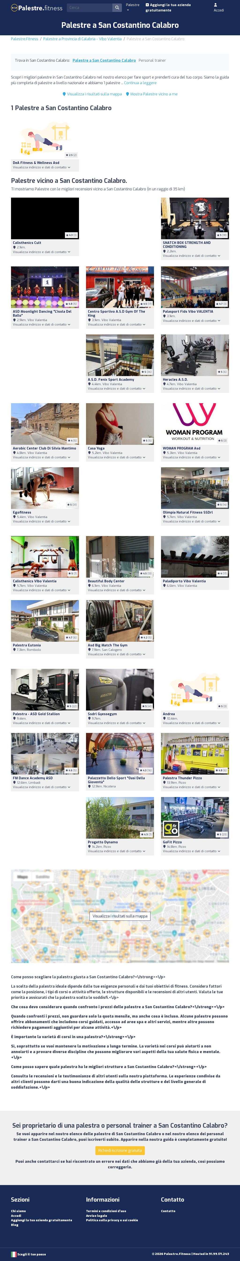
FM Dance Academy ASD (33, 778)
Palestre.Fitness (24, 38)
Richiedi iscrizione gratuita (120, 1150)
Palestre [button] (132, 5)
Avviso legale (96, 1216)
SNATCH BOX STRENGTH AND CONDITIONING (187, 245)
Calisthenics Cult (27, 243)
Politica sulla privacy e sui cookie (112, 1220)
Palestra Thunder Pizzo (182, 778)
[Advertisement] (120, 229)
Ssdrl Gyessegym (102, 714)
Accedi (219, 10)
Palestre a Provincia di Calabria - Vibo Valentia (82, 38)
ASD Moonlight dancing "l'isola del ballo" (42, 313)
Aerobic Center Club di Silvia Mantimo (44, 448)
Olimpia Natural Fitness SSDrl (188, 512)
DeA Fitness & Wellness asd (36, 163)
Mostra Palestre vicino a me (153, 94)
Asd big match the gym (108, 645)
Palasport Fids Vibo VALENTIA (188, 311)
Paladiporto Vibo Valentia (184, 581)
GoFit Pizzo (172, 842)
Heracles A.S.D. (175, 379)
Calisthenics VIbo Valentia (34, 581)
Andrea (169, 714)
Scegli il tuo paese (31, 1254)
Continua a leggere (140, 82)
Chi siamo (18, 1211)
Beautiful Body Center (106, 581)
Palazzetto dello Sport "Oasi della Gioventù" (116, 780)
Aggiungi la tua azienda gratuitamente (168, 8)
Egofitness (22, 512)
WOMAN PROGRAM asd (181, 448)
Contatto (168, 1211)
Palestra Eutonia (27, 645)
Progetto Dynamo (103, 842)
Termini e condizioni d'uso (106, 1211)
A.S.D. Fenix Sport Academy (111, 379)
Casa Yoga (96, 448)
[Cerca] (117, 8)
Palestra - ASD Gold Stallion (36, 714)
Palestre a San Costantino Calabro (104, 60)
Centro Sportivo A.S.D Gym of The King (116, 313)
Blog (14, 1225)
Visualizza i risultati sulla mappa (94, 94)
